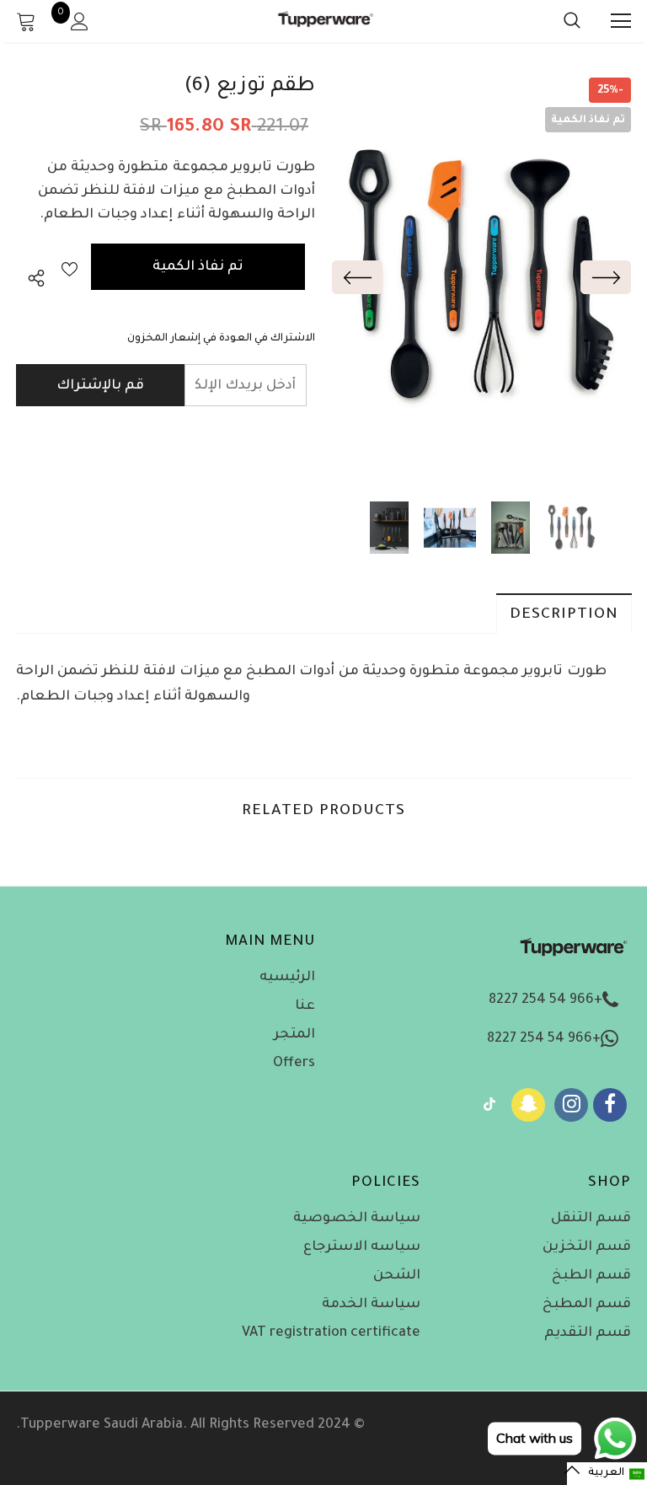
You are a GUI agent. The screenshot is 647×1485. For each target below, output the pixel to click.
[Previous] (357, 277)
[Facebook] (610, 1105)
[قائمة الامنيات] (69, 266)
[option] (479, 277)
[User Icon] (79, 21)
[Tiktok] (489, 1105)
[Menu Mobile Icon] (621, 21)
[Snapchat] (528, 1105)
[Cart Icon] (26, 21)
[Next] (605, 277)
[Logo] (326, 20)
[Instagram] (571, 1105)
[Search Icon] (555, 21)
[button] (607, 1473)
